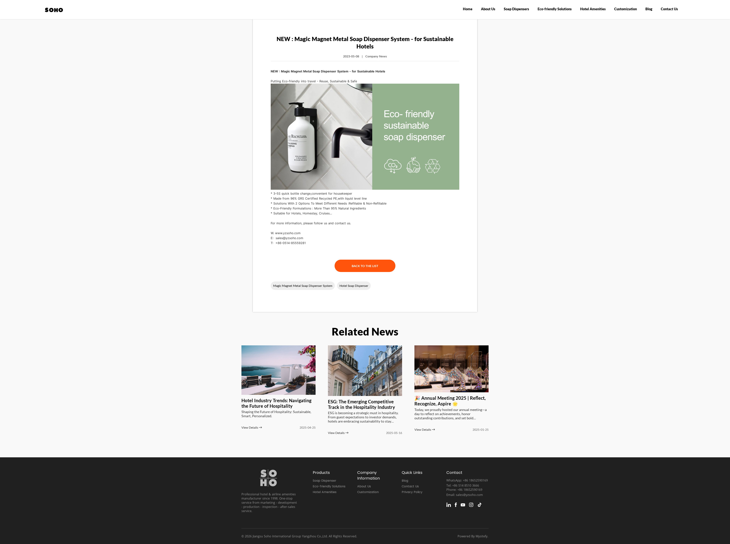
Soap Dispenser (324, 480)
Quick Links (412, 472)
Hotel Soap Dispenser (354, 285)
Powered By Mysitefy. (473, 536)
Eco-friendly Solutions (555, 9)
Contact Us (669, 9)
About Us (488, 9)
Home (467, 9)
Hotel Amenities (593, 9)
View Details (250, 427)
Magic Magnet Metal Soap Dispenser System (302, 285)
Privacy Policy (412, 492)
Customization (625, 9)
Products (321, 472)
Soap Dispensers (516, 9)
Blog (648, 9)
